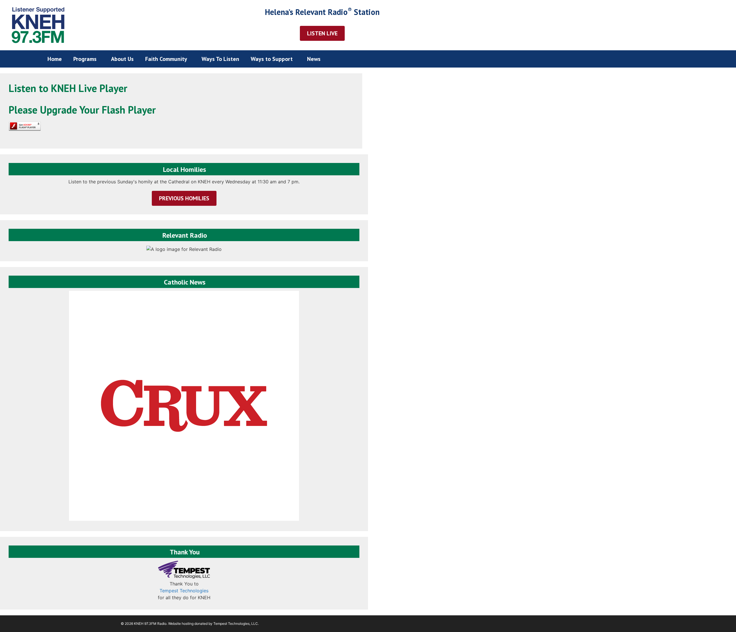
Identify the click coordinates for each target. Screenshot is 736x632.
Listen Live (322, 33)
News (314, 59)
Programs (85, 59)
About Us (122, 59)
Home (54, 59)
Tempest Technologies (184, 590)
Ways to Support (272, 59)
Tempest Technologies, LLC (235, 623)
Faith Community (166, 59)
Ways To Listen (220, 59)
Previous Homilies (184, 198)
